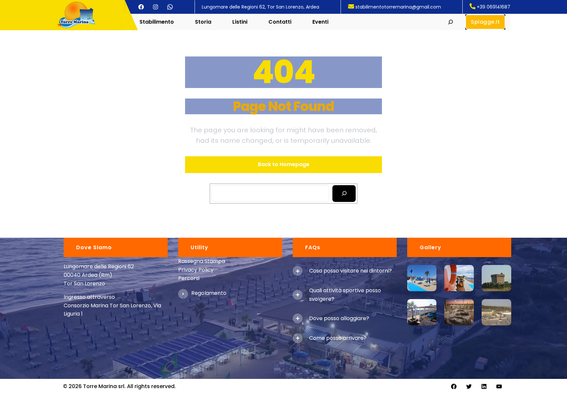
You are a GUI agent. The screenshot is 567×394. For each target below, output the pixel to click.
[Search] (344, 193)
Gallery (430, 247)
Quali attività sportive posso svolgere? (345, 295)
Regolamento (208, 293)
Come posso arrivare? (338, 338)
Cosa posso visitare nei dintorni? (350, 270)
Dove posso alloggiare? (339, 318)
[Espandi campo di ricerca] (450, 22)
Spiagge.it (485, 22)
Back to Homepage (283, 164)
